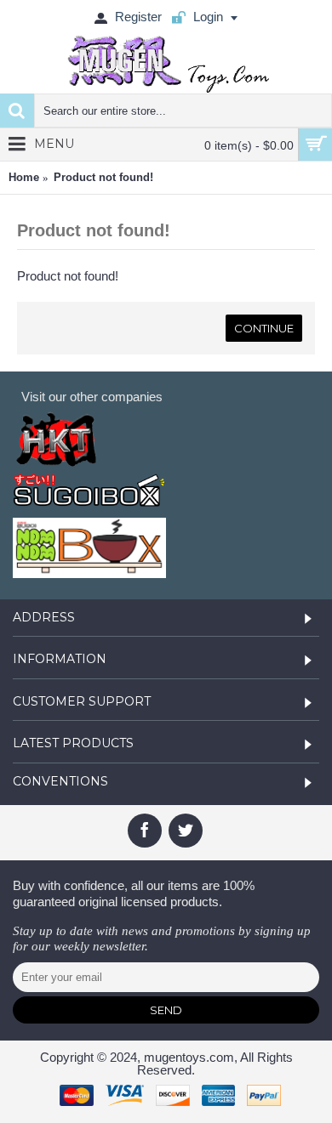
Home (24, 177)
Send (166, 1010)
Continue (264, 328)
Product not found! (103, 177)
